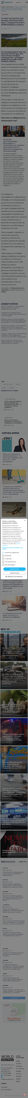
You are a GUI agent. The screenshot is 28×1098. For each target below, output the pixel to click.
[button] (14, 548)
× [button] (24, 520)
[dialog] (14, 549)
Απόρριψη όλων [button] (14, 573)
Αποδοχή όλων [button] (14, 569)
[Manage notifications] (24, 1094)
